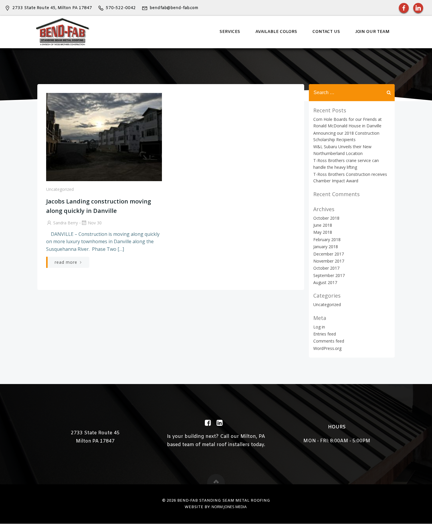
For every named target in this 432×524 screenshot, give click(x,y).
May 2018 (322, 232)
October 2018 (326, 218)
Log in (319, 327)
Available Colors (276, 32)
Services (230, 32)
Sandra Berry (65, 223)
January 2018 (325, 246)
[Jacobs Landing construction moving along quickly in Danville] (104, 136)
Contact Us (326, 32)
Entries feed (324, 334)
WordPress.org (327, 348)
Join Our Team (372, 32)
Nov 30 (95, 223)
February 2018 (327, 239)
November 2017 (328, 261)
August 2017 (325, 282)
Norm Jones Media (229, 506)
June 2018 (322, 225)
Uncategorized (60, 189)
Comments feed (328, 341)
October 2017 (326, 268)
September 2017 (329, 275)
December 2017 (328, 254)
